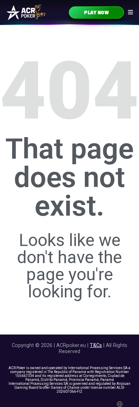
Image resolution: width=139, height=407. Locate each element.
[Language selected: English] (121, 404)
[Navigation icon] (130, 12)
